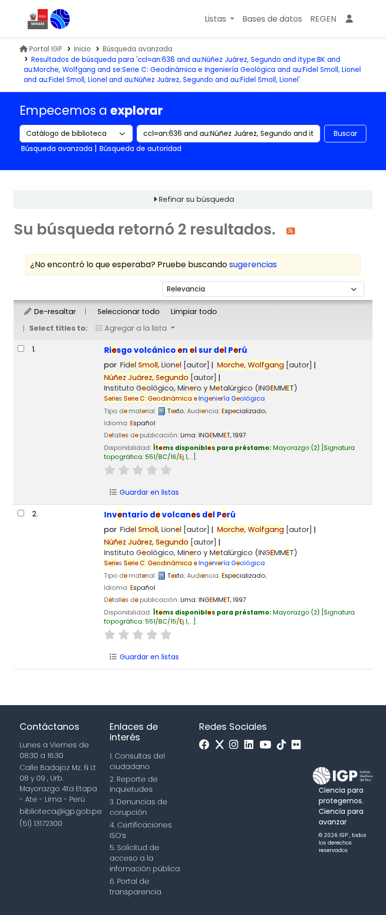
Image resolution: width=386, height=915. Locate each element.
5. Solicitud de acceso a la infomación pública (145, 858)
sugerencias (253, 264)
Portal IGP (45, 49)
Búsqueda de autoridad (140, 148)
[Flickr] (299, 745)
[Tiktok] (284, 745)
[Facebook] (207, 745)
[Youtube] (267, 745)
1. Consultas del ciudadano (137, 761)
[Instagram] (236, 745)
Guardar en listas (148, 492)
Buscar (345, 133)
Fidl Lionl (165, 365)
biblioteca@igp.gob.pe (61, 811)
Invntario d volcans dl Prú (170, 514)
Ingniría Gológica (194, 398)
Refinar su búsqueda (196, 199)
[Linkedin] (251, 745)
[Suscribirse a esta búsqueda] (291, 230)
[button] (219, 19)
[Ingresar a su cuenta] (349, 19)
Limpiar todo (194, 312)
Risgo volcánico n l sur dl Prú (175, 350)
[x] (222, 745)
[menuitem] (323, 19)
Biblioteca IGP (60, 19)
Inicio (82, 49)
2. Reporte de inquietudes (134, 784)
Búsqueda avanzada (137, 49)
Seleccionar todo (129, 312)
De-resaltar (54, 312)
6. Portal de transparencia (135, 886)
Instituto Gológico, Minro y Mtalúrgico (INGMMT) (201, 388)
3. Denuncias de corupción (138, 807)
